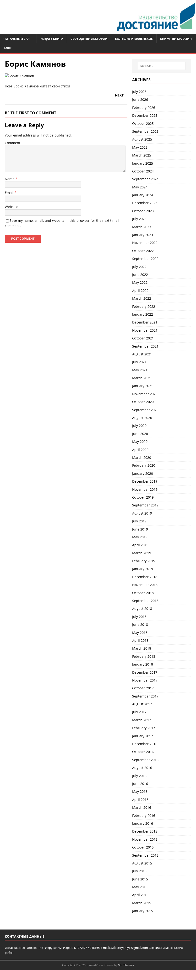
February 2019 (143, 561)
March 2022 (141, 298)
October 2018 (143, 593)
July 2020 (139, 425)
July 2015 (139, 871)
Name (10, 179)
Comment (12, 143)
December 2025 (144, 115)
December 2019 (144, 481)
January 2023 (142, 234)
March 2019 (141, 553)
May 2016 (139, 791)
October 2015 (143, 847)
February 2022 (143, 306)
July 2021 (139, 362)
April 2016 (140, 799)
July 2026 (139, 91)
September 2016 (145, 760)
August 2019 (142, 513)
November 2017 (145, 680)
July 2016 (139, 775)
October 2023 (143, 211)
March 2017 (141, 720)
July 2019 (139, 521)
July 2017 (139, 712)
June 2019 (140, 529)
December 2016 (144, 744)
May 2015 (139, 887)
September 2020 (145, 410)
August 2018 (142, 608)
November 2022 (145, 242)
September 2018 (145, 600)
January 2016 (142, 823)
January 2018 (142, 664)
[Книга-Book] (98, 31)
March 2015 (141, 903)
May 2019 (139, 537)
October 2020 (143, 401)
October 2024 (143, 171)
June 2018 (140, 624)
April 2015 (140, 895)
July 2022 (139, 266)
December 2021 (144, 322)
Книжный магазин (176, 39)
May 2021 (139, 370)
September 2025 (145, 131)
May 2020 (139, 441)
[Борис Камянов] (19, 76)
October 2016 (143, 751)
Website (11, 206)
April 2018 (140, 640)
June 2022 (140, 274)
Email (10, 192)
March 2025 (141, 155)
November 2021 (145, 330)
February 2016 (143, 815)
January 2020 (142, 473)
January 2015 (142, 911)
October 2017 (143, 688)
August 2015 (142, 863)
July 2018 (139, 616)
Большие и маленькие (134, 39)
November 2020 (145, 394)
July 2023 (139, 219)
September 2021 (145, 346)
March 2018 (141, 648)
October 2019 (143, 497)
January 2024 (142, 195)
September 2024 (145, 179)
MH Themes (126, 965)
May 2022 (139, 282)
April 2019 (140, 545)
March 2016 (141, 807)
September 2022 (145, 258)
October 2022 (143, 250)
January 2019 (142, 568)
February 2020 (143, 465)
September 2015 (145, 855)
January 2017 (142, 736)
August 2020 (142, 417)
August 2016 (142, 767)
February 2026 (143, 107)
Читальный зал (17, 39)
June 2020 (140, 433)
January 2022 (142, 314)
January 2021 (142, 386)
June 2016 (140, 783)
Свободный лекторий (89, 39)
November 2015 (145, 839)
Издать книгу (51, 39)
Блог (8, 48)
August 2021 (142, 354)
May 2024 (139, 187)
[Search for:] (161, 66)
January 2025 (142, 163)
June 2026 (140, 99)
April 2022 (140, 290)
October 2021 (143, 338)
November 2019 (145, 489)
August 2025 (142, 139)
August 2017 (142, 704)
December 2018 (144, 577)
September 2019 (145, 505)
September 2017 (145, 696)
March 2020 (141, 457)
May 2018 (139, 632)
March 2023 (141, 227)
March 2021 (141, 378)
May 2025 (139, 147)
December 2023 (144, 203)
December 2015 (144, 831)
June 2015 (140, 879)
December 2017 (144, 672)
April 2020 (140, 449)
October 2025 (143, 123)
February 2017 (143, 728)
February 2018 (143, 656)
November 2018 (145, 584)
